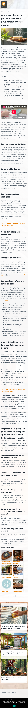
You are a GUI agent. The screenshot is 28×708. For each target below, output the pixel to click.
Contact (14, 692)
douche (13, 596)
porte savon (5, 598)
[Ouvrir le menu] (26, 5)
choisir (7, 596)
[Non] (26, 703)
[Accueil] (1, 11)
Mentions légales (5, 692)
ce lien (6, 300)
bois (3, 596)
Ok (14, 706)
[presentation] (14, 615)
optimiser (19, 596)
